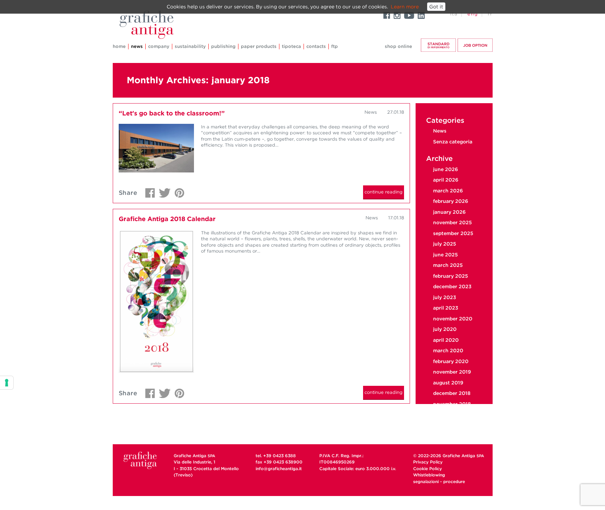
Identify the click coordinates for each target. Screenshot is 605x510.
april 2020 (446, 340)
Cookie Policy (427, 468)
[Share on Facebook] (148, 191)
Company (158, 46)
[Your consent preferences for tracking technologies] (6, 382)
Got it (436, 6)
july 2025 (444, 244)
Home (119, 46)
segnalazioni (426, 481)
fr (490, 13)
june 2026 (445, 169)
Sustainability (190, 46)
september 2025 (453, 233)
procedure (454, 481)
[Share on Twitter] (163, 191)
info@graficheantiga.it (279, 468)
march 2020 (448, 350)
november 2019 (452, 372)
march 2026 (448, 190)
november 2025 (452, 222)
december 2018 (452, 393)
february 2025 (450, 276)
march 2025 (448, 265)
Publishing (223, 46)
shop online (398, 46)
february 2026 (450, 201)
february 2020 (450, 361)
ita (454, 13)
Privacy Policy (428, 462)
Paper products (259, 46)
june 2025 (445, 254)
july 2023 (444, 297)
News (137, 46)
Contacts (316, 46)
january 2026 (449, 212)
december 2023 (452, 286)
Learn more (405, 6)
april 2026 (445, 180)
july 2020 (445, 329)
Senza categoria (452, 141)
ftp (334, 46)
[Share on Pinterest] (177, 191)
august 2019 (448, 382)
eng (472, 13)
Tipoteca (291, 46)
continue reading (383, 191)
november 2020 (452, 318)
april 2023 (445, 308)
